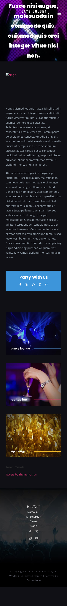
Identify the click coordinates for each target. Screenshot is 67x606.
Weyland (14, 576)
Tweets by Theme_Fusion (21, 474)
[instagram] (30, 538)
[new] (33, 5)
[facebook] (30, 531)
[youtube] (36, 538)
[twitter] (36, 531)
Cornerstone (34, 580)
